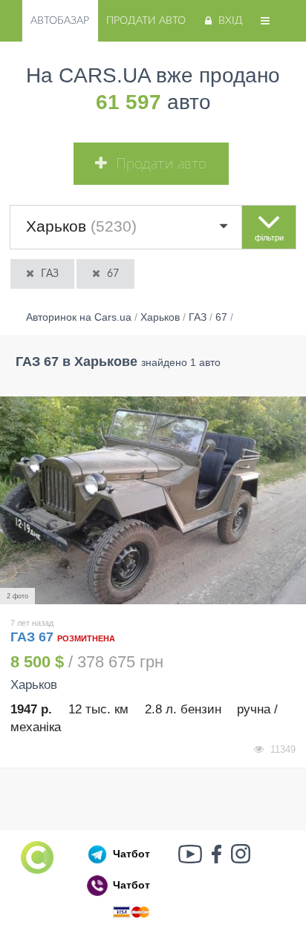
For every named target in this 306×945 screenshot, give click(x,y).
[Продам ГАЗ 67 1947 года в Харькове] (153, 500)
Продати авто (146, 21)
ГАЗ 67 (33, 637)
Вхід (230, 21)
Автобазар (59, 21)
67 (113, 274)
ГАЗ (50, 274)
